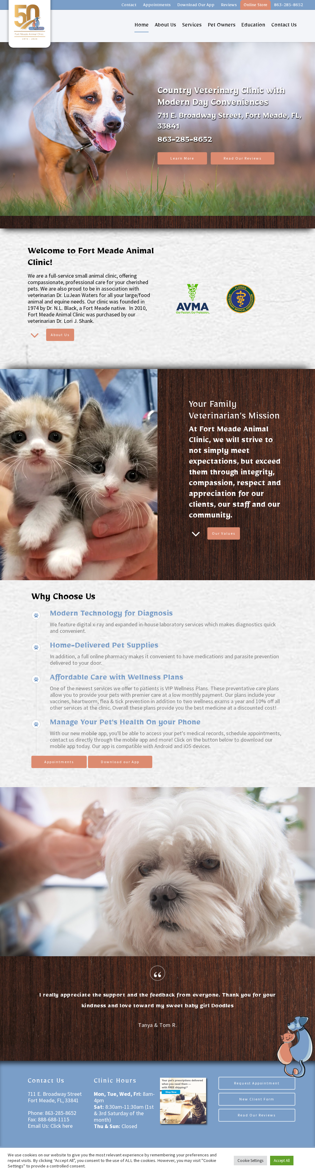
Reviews (229, 5)
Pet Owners (221, 26)
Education (253, 26)
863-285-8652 (288, 5)
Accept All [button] (282, 1160)
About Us (165, 26)
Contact (129, 5)
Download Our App (195, 5)
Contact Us (284, 26)
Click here (61, 1125)
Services (191, 26)
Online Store (255, 5)
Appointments (157, 5)
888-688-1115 (53, 1119)
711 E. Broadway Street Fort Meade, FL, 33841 (55, 1097)
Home (141, 26)
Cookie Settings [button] (250, 1160)
